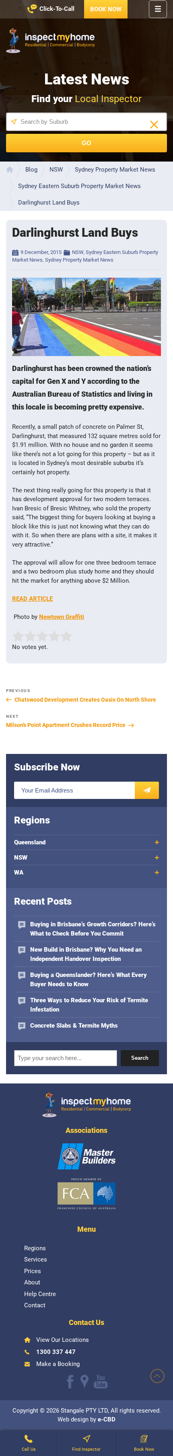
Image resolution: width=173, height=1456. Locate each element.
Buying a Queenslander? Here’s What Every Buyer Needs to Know (88, 979)
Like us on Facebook (70, 1381)
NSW (77, 252)
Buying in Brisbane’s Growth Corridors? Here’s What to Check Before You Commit (93, 929)
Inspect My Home (50, 40)
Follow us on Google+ (84, 1381)
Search (139, 1058)
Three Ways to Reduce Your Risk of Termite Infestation (89, 1005)
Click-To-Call (56, 8)
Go (86, 142)
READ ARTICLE (32, 598)
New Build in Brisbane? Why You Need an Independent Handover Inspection (86, 954)
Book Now (106, 9)
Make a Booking (58, 1364)
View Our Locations (62, 1339)
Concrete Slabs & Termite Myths (74, 1025)
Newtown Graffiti (61, 616)
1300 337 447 (56, 1352)
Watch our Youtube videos (101, 1381)
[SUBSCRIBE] (147, 790)
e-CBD (106, 1419)
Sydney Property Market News (79, 260)
